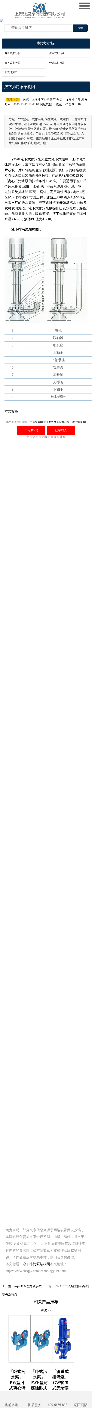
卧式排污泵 (10, 72)
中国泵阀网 (36, 422)
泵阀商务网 (49, 422)
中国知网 (81, 422)
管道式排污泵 (57, 62)
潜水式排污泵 (57, 53)
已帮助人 (61, 430)
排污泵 (54, 203)
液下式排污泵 (12, 62)
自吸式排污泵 (12, 53)
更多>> (46, 1310)
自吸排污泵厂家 (66, 422)
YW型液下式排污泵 (26, 159)
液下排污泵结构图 (36, 1264)
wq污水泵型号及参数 (28, 1286)
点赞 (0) (31, 430)
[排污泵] (41, 14)
